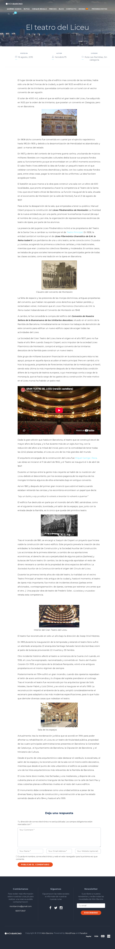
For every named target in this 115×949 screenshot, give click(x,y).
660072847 (20, 911)
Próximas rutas (99, 9)
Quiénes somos (14, 9)
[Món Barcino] (14, 3)
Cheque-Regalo (39, 9)
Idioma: (82, 9)
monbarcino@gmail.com (21, 906)
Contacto (71, 9)
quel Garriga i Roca (87, 458)
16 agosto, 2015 (25, 57)
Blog (61, 9)
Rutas (27, 9)
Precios (53, 9)
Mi (76, 458)
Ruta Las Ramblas (94, 57)
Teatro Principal (75, 232)
